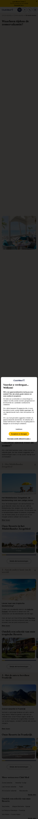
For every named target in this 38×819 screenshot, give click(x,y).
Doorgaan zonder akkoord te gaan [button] (19, 439)
